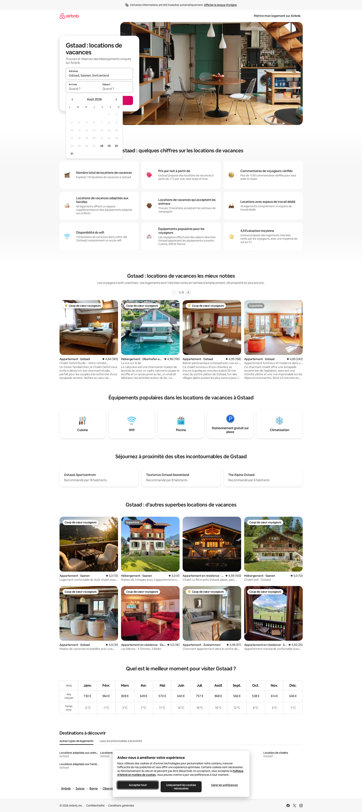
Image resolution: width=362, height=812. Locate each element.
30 (116, 146)
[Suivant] (188, 292)
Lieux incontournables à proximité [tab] (121, 741)
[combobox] (99, 75)
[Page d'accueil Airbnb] (69, 16)
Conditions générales (121, 805)
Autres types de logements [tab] (76, 741)
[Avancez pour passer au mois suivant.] (116, 99)
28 (101, 146)
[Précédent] (174, 292)
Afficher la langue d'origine (220, 5)
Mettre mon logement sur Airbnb (277, 16)
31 (71, 153)
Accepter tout (138, 785)
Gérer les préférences (224, 785)
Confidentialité (95, 805)
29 (109, 146)
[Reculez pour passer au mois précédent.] (72, 99)
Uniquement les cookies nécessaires (181, 786)
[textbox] (82, 88)
